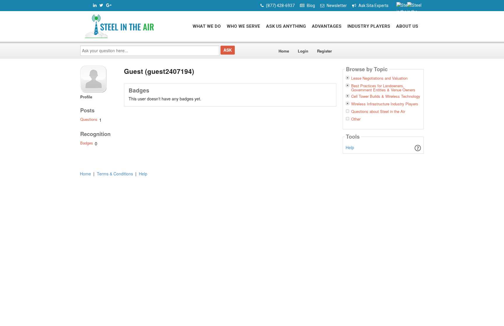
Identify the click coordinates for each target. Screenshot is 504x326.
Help (350, 147)
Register (324, 51)
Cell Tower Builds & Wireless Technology (385, 96)
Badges (86, 143)
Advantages (327, 26)
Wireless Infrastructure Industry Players (384, 104)
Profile (86, 97)
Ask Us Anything (286, 26)
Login (303, 51)
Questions (88, 119)
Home (284, 51)
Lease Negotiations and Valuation (379, 78)
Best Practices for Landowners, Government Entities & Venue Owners (383, 88)
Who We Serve (243, 26)
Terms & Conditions (115, 174)
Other (355, 119)
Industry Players (368, 26)
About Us (407, 26)
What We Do (206, 26)
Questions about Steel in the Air (378, 111)
